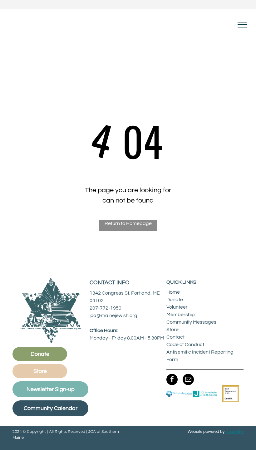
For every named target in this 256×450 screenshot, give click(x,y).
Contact (175, 337)
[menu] (242, 25)
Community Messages (191, 322)
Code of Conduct (185, 344)
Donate (174, 299)
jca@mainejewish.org (113, 315)
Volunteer (177, 307)
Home (173, 292)
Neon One (234, 431)
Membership (180, 314)
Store (172, 329)
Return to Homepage (128, 223)
